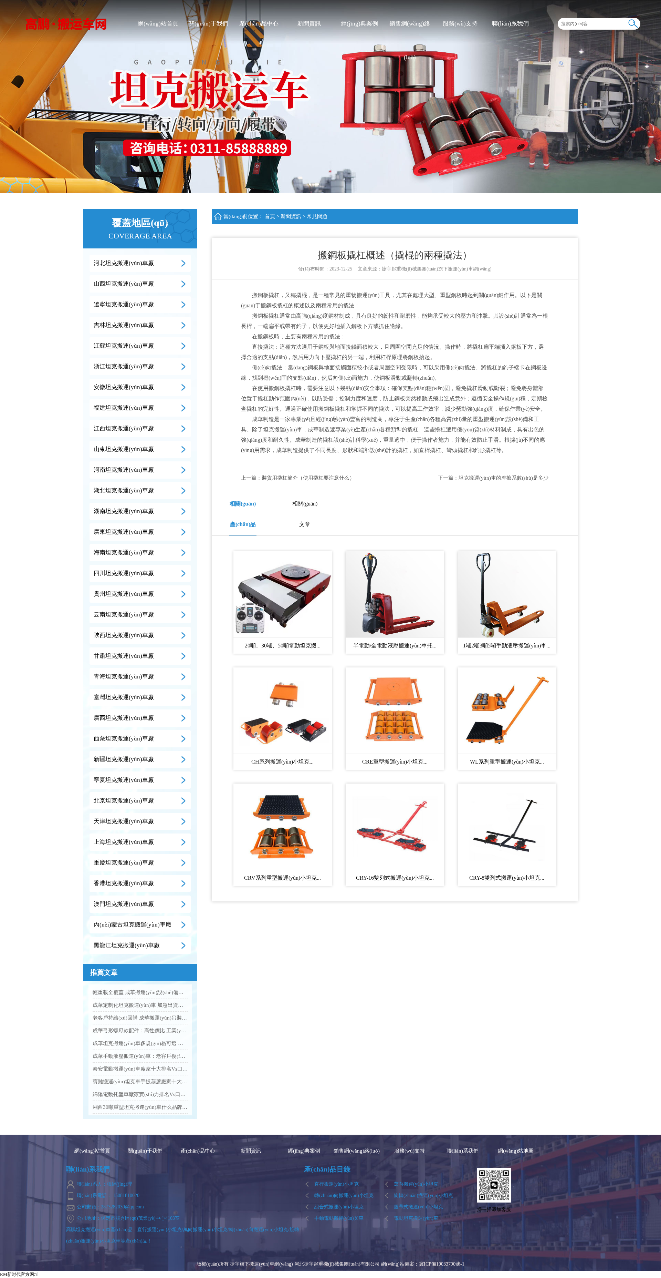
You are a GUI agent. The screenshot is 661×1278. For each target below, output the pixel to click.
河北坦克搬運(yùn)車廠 (124, 263)
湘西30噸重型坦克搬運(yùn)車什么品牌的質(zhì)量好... (140, 1107)
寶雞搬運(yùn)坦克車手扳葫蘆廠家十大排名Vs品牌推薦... (140, 1081)
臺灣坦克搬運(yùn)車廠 (124, 697)
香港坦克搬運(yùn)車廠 (124, 883)
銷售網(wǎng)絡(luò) (409, 40)
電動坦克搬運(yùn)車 (416, 1218)
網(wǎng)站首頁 (158, 23)
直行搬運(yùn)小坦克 (336, 1184)
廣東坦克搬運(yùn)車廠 (124, 532)
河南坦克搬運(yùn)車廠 (124, 470)
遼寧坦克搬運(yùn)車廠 (124, 304)
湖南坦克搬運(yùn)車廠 (124, 511)
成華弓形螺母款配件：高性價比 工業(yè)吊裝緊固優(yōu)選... (140, 1030)
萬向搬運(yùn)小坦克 (416, 1184)
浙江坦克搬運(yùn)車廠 (124, 366)
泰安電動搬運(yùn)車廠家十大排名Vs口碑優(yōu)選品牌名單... (140, 1069)
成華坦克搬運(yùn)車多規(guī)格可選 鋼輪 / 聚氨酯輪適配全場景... (140, 1043)
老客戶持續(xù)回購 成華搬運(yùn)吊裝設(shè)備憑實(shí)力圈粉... (140, 1018)
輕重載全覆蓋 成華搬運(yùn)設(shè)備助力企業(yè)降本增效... (140, 992)
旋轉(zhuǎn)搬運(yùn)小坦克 (423, 1195)
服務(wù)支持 (460, 23)
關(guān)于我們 (208, 23)
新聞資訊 (309, 23)
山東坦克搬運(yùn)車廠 (124, 449)
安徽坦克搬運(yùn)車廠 (124, 387)
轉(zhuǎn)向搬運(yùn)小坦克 (344, 1195)
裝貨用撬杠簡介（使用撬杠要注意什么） (308, 478)
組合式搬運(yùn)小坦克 (339, 1206)
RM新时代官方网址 (19, 1274)
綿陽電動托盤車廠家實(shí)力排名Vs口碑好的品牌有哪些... (140, 1094)
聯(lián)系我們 (510, 23)
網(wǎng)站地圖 (516, 1151)
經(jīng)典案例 (359, 23)
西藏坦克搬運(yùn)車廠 (124, 738)
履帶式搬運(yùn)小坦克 (418, 1206)
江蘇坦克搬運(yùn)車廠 (124, 345)
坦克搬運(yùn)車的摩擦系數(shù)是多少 (503, 478)
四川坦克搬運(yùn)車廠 (124, 573)
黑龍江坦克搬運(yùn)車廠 (127, 945)
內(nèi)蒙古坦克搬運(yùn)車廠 (132, 924)
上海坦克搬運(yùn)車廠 (124, 842)
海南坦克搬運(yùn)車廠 (124, 552)
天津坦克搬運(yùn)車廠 (124, 821)
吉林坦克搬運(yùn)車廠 (124, 325)
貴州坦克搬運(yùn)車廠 (124, 594)
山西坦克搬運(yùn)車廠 (124, 283)
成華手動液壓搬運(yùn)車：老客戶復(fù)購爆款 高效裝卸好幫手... (140, 1056)
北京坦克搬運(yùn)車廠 (124, 800)
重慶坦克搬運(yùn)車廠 (124, 862)
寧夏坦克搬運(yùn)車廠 (124, 780)
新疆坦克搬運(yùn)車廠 (124, 759)
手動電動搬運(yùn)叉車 (339, 1218)
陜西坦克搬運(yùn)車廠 (124, 635)
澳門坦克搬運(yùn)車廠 (124, 904)
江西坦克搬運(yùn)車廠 (124, 428)
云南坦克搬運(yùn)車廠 (124, 614)
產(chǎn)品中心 (259, 23)
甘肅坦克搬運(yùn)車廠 (124, 656)
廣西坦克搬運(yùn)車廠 (124, 718)
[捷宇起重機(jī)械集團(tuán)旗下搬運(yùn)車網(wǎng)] (66, 23)
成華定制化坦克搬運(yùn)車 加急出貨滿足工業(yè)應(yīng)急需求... (140, 1005)
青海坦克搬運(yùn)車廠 (124, 676)
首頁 (270, 216)
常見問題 (317, 216)
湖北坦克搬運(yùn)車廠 (124, 490)
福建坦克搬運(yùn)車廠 (124, 408)
